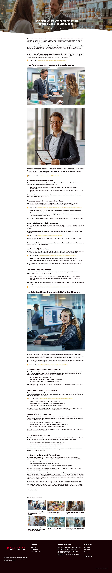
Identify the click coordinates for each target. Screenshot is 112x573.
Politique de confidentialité (101, 568)
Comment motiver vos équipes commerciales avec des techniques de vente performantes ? (60, 207)
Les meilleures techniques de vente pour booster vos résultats (53, 364)
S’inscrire (86, 551)
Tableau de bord (88, 556)
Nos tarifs (33, 547)
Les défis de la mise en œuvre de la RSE (67, 549)
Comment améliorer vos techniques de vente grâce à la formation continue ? (57, 255)
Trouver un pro (34, 549)
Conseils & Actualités (36, 551)
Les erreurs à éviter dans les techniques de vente (50, 235)
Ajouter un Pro (87, 547)
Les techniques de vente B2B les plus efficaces (50, 175)
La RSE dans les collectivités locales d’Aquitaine (69, 547)
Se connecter (87, 554)
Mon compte (87, 549)
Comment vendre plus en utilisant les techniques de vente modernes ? (56, 398)
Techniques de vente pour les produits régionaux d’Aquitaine (52, 60)
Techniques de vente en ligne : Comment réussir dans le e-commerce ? (55, 287)
